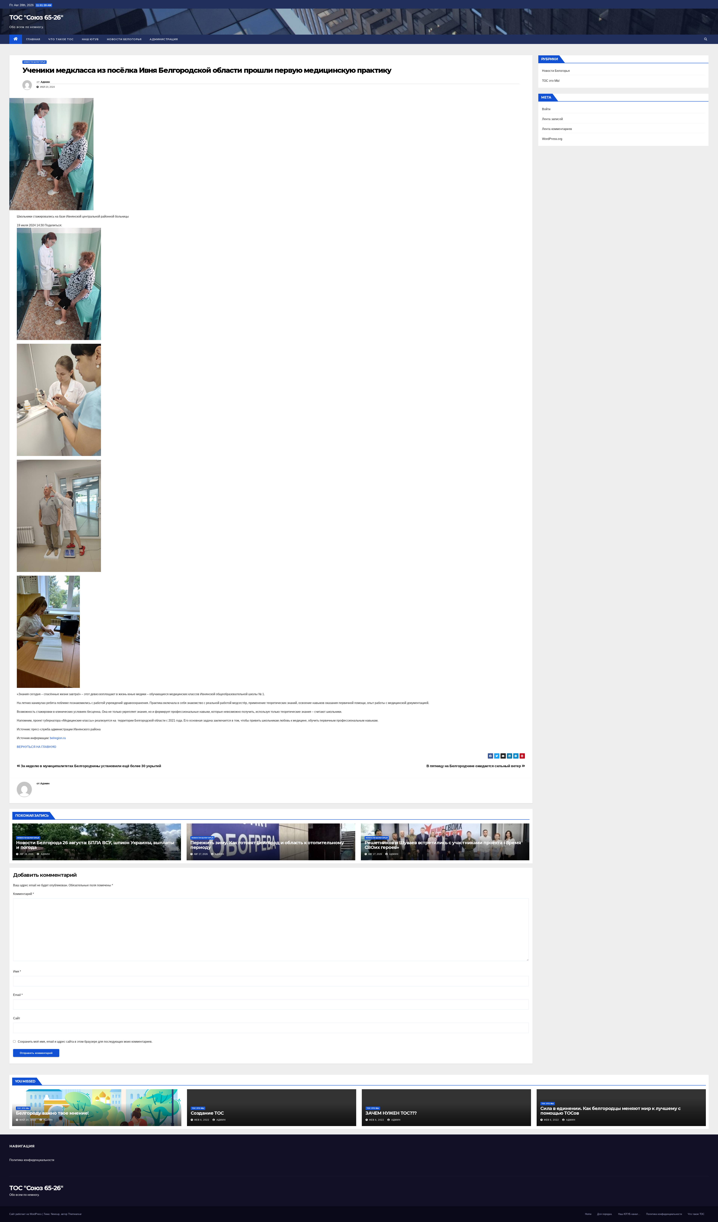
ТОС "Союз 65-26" (36, 17)
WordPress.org (552, 138)
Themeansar (75, 1214)
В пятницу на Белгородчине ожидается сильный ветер (474, 766)
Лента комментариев (557, 129)
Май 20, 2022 (27, 1120)
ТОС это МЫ (551, 80)
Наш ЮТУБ (90, 39)
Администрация (164, 39)
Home (588, 1214)
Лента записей (552, 119)
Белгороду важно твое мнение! (52, 1113)
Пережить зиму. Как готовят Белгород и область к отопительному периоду (267, 845)
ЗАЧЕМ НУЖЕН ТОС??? (391, 1113)
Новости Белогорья (124, 39)
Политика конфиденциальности (31, 1160)
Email (18, 994)
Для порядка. (604, 1214)
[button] (705, 39)
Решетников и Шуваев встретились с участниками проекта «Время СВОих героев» (443, 845)
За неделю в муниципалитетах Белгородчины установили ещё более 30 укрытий (90, 766)
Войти (546, 109)
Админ (45, 82)
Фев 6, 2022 (201, 1120)
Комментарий (23, 893)
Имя (17, 971)
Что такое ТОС (61, 39)
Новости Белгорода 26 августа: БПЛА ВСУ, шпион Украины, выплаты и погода (95, 845)
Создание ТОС (207, 1113)
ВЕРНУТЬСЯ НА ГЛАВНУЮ (36, 746)
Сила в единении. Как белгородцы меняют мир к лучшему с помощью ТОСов (610, 1111)
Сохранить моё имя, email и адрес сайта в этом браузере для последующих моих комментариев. (85, 1041)
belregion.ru (58, 738)
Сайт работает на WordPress (25, 1214)
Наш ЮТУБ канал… (629, 1214)
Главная (33, 39)
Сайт (16, 1018)
